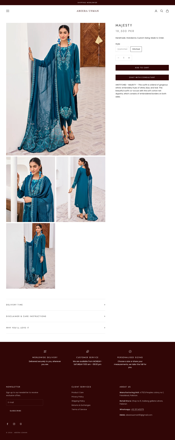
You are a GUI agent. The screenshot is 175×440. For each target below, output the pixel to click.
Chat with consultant (142, 77)
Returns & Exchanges (81, 405)
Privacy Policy (78, 396)
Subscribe (15, 411)
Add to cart (142, 67)
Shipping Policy (78, 401)
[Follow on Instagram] (14, 424)
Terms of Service (79, 409)
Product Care (78, 392)
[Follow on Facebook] (7, 424)
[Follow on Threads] (20, 424)
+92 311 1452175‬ (137, 409)
